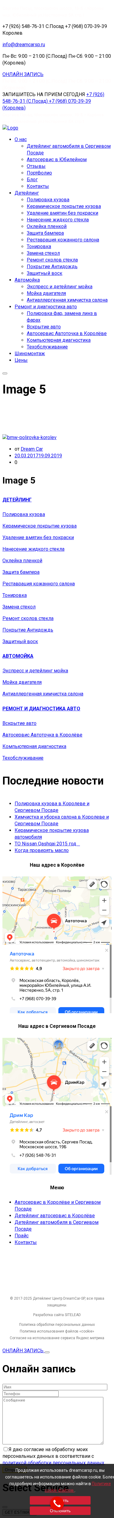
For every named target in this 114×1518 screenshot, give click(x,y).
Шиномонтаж (30, 353)
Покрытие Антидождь (52, 266)
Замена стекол (43, 253)
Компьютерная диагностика (59, 340)
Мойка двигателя (46, 293)
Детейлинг (27, 193)
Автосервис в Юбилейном (57, 159)
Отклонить (60, 1510)
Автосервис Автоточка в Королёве (67, 333)
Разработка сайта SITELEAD (57, 1315)
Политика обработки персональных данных (57, 1324)
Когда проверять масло (42, 850)
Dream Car (32, 449)
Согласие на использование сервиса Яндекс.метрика (57, 1338)
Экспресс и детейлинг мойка (59, 286)
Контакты (38, 186)
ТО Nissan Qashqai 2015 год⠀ (47, 844)
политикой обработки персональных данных (53, 1463)
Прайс (22, 1236)
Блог (32, 179)
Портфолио (39, 173)
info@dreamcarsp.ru (23, 44)
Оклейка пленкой (47, 226)
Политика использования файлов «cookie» (57, 1331)
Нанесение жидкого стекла (58, 220)
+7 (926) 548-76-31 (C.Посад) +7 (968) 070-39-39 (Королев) (53, 101)
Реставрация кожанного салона (63, 240)
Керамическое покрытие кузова (64, 206)
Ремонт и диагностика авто (46, 307)
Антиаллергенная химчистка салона (67, 300)
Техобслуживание (47, 347)
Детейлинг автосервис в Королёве (55, 1215)
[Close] (47, 1352)
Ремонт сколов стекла (52, 260)
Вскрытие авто (44, 327)
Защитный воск (44, 273)
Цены (21, 360)
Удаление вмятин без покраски (62, 213)
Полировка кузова (48, 200)
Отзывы (36, 166)
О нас (21, 139)
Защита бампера (45, 233)
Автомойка (27, 280)
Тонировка (39, 246)
